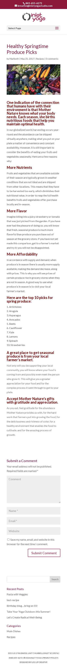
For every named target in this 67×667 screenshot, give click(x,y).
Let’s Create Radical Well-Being (24, 617)
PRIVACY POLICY (50, 658)
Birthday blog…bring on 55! (22, 605)
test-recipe (13, 600)
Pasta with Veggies (17, 594)
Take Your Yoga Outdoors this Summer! (28, 611)
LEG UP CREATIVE (39, 662)
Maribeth (14, 58)
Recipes (40, 58)
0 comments (52, 58)
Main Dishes (13, 631)
